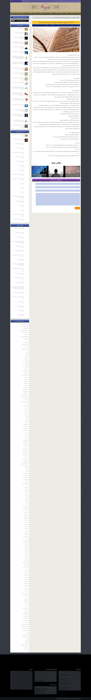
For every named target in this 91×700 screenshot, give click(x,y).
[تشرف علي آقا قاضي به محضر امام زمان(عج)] (26, 293)
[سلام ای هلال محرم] (26, 171)
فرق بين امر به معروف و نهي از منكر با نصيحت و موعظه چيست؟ (18, 73)
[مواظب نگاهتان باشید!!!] (26, 315)
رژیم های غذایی (26, 491)
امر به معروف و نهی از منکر (25, 395)
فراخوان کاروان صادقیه (58, 1)
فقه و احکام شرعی (26, 567)
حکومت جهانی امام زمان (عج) (25, 465)
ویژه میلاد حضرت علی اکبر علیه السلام (19, 219)
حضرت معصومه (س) (26, 454)
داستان (27, 481)
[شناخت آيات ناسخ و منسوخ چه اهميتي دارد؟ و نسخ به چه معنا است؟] (56, 39)
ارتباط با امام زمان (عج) (25, 348)
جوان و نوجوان (26, 430)
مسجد (27, 606)
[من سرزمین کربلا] (26, 184)
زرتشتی (27, 501)
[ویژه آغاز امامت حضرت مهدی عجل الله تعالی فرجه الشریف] (26, 135)
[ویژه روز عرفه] (26, 211)
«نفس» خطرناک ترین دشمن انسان (20, 282)
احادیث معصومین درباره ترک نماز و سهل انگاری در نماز (18, 269)
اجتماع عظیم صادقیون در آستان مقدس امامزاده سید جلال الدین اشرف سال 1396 (18, 264)
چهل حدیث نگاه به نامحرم (21, 301)
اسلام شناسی (53, 13)
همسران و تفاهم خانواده (25, 636)
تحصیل (27, 418)
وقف (27, 638)
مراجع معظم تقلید (26, 601)
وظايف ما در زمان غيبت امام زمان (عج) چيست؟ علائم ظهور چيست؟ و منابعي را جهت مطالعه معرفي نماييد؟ (18, 63)
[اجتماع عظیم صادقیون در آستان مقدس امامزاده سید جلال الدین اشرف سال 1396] (26, 264)
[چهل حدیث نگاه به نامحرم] (26, 302)
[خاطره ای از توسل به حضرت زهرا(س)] (26, 233)
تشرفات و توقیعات (26, 424)
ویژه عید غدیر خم (22, 191)
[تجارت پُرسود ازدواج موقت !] (26, 237)
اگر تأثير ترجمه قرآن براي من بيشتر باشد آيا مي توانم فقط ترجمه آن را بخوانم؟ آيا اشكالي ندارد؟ (18, 42)
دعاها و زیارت (26, 487)
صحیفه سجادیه (26, 534)
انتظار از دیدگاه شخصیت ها (25, 401)
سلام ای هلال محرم (21, 170)
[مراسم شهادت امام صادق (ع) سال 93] (26, 251)
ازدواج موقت (27, 354)
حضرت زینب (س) (26, 446)
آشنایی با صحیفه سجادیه (25, 324)
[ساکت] (16, 20)
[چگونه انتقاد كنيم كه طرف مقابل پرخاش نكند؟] (26, 83)
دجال (27, 485)
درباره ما (71, 1)
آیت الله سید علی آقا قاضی (25, 332)
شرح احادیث (27, 520)
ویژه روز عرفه (22, 209)
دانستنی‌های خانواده (26, 483)
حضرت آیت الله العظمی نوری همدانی (58, 176)
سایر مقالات (27, 510)
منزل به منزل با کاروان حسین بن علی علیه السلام (18, 174)
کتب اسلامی (27, 573)
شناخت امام (27, 526)
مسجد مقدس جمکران (25, 608)
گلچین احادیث (26, 583)
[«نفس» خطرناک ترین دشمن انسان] (26, 283)
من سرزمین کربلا (22, 183)
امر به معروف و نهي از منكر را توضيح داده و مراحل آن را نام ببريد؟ (18, 78)
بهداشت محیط (26, 410)
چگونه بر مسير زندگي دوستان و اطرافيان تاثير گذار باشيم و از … (18, 105)
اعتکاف (27, 367)
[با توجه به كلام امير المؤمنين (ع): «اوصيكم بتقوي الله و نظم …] (26, 69)
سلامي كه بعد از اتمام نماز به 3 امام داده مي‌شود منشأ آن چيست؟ (18, 52)
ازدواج (27, 350)
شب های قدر (26, 516)
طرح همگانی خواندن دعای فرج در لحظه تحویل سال (18, 297)
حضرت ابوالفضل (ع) (26, 440)
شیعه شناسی (27, 532)
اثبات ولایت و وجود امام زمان (25, 336)
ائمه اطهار (69, 13)
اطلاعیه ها (27, 363)
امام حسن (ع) (26, 373)
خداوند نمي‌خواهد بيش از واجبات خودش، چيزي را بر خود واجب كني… (18, 47)
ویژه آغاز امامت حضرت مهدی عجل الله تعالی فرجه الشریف (18, 135)
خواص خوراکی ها (26, 475)
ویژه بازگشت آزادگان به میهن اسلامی (19, 143)
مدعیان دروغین (26, 599)
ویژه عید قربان (22, 205)
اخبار (27, 340)
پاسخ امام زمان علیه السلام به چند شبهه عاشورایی (18, 178)
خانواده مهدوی (26, 473)
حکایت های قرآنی (26, 461)
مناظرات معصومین (26, 618)
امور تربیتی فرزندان (26, 397)
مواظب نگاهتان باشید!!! (21, 314)
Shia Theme (79, 698)
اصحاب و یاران (26, 359)
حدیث (59, 13)
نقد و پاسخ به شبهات (63, 25)
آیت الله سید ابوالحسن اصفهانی (24, 330)
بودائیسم (27, 412)
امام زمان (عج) (26, 381)
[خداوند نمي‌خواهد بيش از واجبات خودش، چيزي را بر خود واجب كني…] (26, 47)
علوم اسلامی (27, 548)
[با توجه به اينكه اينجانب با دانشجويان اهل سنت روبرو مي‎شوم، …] (26, 126)
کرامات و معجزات (26, 575)
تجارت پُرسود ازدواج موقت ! (20, 236)
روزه (27, 497)
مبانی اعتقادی (26, 595)
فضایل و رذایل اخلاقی (25, 563)
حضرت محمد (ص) (26, 452)
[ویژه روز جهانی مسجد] (26, 166)
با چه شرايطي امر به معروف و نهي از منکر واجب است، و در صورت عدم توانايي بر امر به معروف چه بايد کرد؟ (18, 99)
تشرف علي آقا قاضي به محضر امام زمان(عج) (18, 292)
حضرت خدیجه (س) (26, 442)
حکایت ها (37, 13)
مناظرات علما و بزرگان (25, 614)
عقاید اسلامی (26, 544)
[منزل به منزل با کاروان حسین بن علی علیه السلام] (26, 175)
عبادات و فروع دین (26, 542)
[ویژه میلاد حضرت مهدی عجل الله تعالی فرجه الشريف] (26, 215)
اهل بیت (27, 403)
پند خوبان (27, 416)
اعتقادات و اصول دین (26, 365)
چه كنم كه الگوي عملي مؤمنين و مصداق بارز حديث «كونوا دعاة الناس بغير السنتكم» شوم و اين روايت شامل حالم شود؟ (18, 88)
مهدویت (63, 13)
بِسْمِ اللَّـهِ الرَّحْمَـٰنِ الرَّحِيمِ (77, 1)
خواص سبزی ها (26, 477)
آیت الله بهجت (26, 328)
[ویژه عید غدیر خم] (26, 193)
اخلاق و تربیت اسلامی (45, 13)
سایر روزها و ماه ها (26, 506)
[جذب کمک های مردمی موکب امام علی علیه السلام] (26, 256)
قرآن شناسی (27, 571)
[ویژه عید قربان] (26, 206)
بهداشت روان (26, 408)
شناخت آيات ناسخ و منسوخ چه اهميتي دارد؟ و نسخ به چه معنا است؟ (56, 22)
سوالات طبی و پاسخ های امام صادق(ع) (19, 277)
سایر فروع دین (26, 508)
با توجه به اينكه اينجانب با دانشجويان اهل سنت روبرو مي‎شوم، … (18, 125)
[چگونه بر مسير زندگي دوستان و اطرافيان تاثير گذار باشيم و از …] (26, 105)
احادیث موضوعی (26, 338)
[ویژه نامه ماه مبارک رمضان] (72, 173)
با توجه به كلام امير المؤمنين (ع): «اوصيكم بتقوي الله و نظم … (18, 69)
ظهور (27, 538)
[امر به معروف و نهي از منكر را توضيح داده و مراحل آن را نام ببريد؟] (26, 78)
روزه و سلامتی (26, 499)
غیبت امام (27, 559)
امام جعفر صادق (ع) (26, 371)
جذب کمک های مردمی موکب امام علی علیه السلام (18, 254)
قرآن (27, 569)
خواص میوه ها (26, 479)
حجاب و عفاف (26, 434)
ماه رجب (27, 587)
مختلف (27, 597)
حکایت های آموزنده (26, 459)
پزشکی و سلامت (26, 13)
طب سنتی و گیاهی (26, 536)
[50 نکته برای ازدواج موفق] (26, 260)
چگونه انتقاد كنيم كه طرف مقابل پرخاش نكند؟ (18, 82)
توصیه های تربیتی (26, 428)
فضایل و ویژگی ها (26, 565)
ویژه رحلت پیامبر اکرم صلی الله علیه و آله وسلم (18, 152)
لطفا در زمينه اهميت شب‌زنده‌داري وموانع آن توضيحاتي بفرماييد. (39, 175)
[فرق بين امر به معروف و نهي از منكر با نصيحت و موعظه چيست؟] (26, 74)
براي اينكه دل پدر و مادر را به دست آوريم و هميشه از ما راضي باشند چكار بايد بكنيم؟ (18, 242)
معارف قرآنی (27, 612)
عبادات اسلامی (26, 540)
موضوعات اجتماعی (26, 628)
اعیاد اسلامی (27, 369)
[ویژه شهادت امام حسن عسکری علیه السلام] (26, 140)
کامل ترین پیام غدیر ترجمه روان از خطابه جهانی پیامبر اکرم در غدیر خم (18, 197)
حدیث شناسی (26, 438)
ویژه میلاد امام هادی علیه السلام (20, 201)
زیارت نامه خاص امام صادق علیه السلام (65, 1)
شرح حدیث (27, 522)
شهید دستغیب (26, 528)
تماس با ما (54, 1)
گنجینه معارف (26, 585)
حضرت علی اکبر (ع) (26, 448)
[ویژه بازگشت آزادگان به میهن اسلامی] (26, 144)
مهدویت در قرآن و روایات (25, 624)
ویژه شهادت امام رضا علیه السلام (20, 161)
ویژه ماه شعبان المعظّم (21, 310)
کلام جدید (27, 579)
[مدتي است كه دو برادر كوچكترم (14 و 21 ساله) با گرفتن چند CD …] (26, 110)
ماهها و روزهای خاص (25, 593)
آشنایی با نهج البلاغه (26, 326)
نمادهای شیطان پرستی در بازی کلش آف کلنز (18, 228)
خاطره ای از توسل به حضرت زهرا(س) (19, 232)
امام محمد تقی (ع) (26, 391)
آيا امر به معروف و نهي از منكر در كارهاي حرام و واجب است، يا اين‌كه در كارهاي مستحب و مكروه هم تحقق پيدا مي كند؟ (18, 94)
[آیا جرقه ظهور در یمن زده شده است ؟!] (26, 307)
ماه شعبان (27, 591)
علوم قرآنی (67, 25)
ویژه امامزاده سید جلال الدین (25, 644)
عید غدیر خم (27, 552)
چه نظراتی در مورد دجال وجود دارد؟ (20, 273)
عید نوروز (27, 557)
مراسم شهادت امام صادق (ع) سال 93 (19, 250)
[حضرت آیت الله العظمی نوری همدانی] (56, 173)
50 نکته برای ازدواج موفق (21, 259)
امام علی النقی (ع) (26, 387)
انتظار (27, 399)
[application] (20, 20)
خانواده (32, 13)
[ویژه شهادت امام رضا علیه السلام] (26, 162)
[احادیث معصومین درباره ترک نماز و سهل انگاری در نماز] (26, 269)
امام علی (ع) (27, 385)
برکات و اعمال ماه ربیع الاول (20, 148)
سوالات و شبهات (26, 512)
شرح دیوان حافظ (26, 524)
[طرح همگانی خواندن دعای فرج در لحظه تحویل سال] (26, 297)
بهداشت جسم (26, 405)
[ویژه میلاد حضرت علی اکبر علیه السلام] (26, 220)
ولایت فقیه (27, 640)
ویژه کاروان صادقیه (26, 646)
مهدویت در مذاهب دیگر (25, 626)
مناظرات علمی (26, 616)
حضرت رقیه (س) (26, 444)
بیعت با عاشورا (22, 187)
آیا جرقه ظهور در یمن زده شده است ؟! (19, 306)
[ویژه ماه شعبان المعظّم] (26, 311)
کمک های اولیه (26, 581)
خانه (73, 1)
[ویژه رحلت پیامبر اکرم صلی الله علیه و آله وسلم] (26, 153)
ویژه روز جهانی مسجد (21, 165)
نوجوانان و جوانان (26, 634)
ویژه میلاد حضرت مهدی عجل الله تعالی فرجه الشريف (18, 215)
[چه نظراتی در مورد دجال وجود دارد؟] (26, 274)
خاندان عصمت (26, 467)
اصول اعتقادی (26, 361)
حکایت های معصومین (25, 463)
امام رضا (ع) (27, 379)
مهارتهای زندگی (26, 620)
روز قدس (27, 493)
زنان (27, 503)
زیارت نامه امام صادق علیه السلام (20, 246)
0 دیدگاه (51, 25)
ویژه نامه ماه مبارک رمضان (76, 176)
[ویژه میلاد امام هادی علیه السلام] (26, 202)
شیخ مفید (27, 530)
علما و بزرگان (26, 546)
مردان (27, 604)
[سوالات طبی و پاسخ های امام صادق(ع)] (26, 278)
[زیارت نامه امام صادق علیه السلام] (26, 247)
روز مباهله (27, 495)
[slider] (13, 20)
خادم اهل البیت (76, 25)
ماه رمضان (27, 589)
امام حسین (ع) (26, 377)
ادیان (27, 346)
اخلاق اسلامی (26, 342)
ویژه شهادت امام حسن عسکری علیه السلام (19, 139)
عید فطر (27, 555)
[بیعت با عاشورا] (26, 188)
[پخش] (27, 20)
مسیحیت (27, 610)
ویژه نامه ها (27, 648)
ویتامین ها (27, 642)
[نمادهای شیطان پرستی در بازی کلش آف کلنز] (26, 229)
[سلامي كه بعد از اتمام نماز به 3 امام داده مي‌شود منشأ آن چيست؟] (26, 52)
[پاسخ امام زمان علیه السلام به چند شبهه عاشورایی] (26, 179)
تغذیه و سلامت (26, 426)
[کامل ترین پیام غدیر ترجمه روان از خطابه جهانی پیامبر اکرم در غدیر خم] (26, 197)
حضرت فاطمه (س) (26, 450)
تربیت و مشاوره (26, 422)
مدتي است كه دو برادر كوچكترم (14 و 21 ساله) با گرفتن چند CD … (18, 110)
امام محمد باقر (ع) (26, 389)
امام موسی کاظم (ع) (26, 393)
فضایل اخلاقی (26, 561)
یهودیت (27, 650)
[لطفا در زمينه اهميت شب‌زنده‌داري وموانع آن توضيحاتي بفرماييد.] (39, 173)
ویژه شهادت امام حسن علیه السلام (20, 156)
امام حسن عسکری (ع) (25, 375)
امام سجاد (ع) (26, 383)
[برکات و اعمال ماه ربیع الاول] (26, 149)
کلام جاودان (75, 13)
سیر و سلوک (27, 514)
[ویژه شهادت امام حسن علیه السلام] (26, 157)
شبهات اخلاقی (26, 518)
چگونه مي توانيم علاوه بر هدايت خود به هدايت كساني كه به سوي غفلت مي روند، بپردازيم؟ (18, 121)
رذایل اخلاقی (27, 489)
